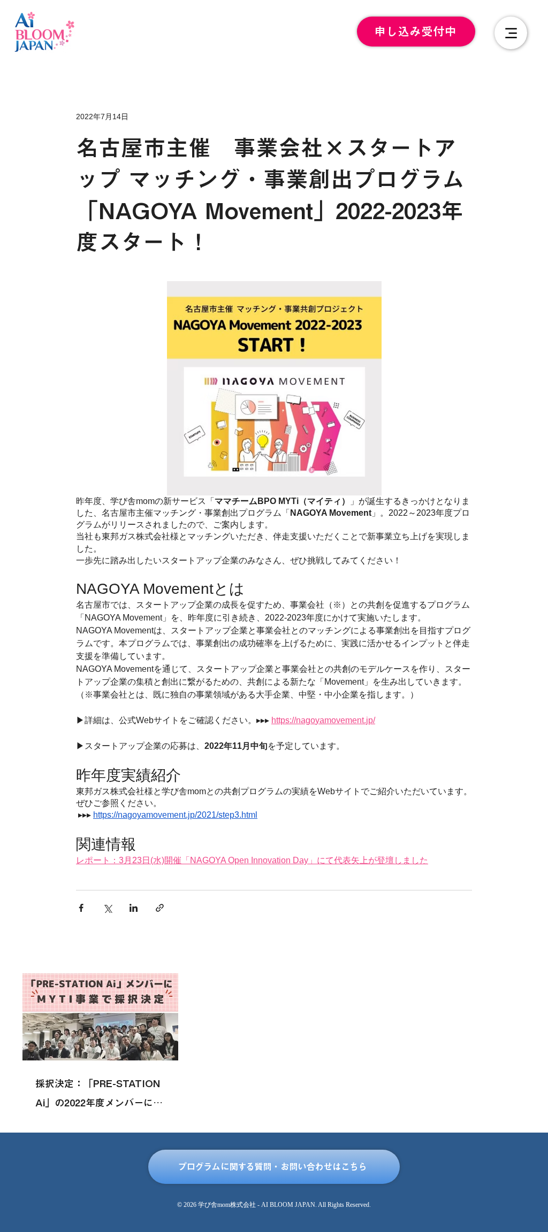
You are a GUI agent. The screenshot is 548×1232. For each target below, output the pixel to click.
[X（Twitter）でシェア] (107, 908)
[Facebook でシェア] (81, 908)
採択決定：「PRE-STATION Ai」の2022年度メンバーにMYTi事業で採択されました (97, 1095)
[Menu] (510, 33)
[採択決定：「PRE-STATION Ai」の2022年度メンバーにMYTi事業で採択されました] (100, 1016)
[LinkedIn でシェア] (133, 908)
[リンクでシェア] (160, 908)
